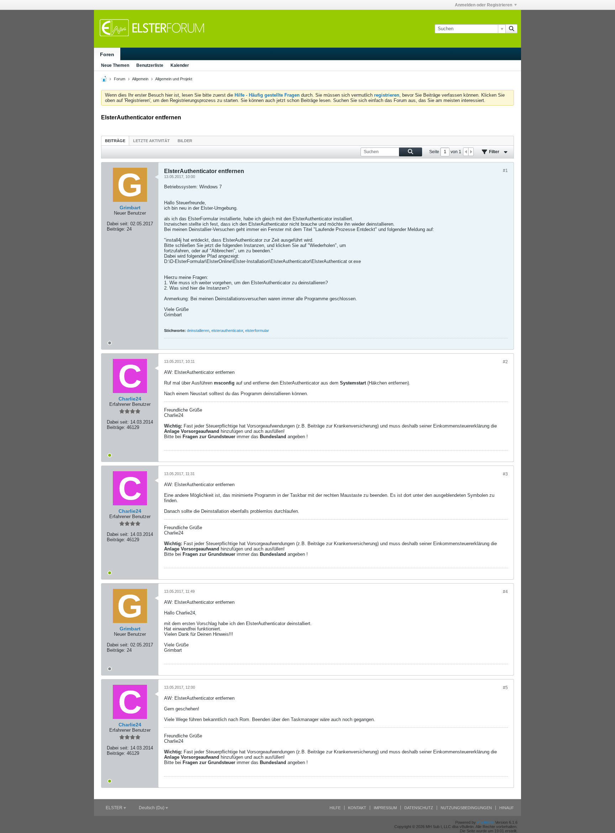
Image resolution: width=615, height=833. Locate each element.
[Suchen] (511, 28)
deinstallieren (198, 330)
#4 (505, 591)
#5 (505, 687)
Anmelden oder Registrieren (483, 4)
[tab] (115, 140)
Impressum (385, 808)
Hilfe (335, 808)
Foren (107, 54)
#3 (505, 474)
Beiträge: (116, 229)
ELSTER (114, 807)
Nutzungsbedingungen (466, 808)
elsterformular (257, 330)
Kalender (179, 65)
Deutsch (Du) (152, 807)
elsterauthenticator (227, 330)
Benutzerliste (149, 65)
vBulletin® (485, 822)
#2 (505, 361)
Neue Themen (115, 65)
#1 (505, 170)
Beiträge (115, 141)
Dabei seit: (118, 223)
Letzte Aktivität (151, 141)
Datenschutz (418, 808)
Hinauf (506, 808)
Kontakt (357, 808)
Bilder (185, 141)
